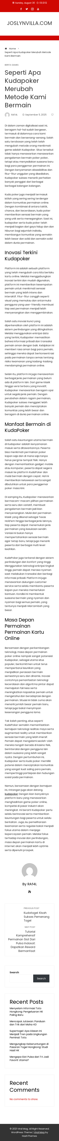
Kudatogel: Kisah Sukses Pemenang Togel (36, 914)
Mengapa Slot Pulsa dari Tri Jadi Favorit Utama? (29, 1058)
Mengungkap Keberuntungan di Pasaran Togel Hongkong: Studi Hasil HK (29, 1047)
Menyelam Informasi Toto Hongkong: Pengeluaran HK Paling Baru (26, 1012)
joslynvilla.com (29, 23)
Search (14, 972)
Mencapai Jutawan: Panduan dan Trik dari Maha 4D (27, 1023)
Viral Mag (39, 1132)
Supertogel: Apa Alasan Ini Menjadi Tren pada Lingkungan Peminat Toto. (28, 1034)
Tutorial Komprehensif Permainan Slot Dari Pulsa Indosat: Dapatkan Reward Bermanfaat (21, 939)
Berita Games (12, 65)
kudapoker (11, 794)
